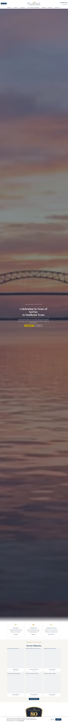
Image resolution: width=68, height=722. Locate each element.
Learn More (16, 634)
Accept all (58, 719)
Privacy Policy (21, 720)
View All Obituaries (34, 698)
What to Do (33, 634)
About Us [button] (9, 7)
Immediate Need (29, 325)
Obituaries (43, 7)
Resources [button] (50, 7)
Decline (52, 719)
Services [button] (16, 7)
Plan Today (4, 3)
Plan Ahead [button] (22, 7)
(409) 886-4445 (63, 2)
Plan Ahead (38, 325)
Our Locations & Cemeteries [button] (33, 7)
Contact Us (57, 7)
